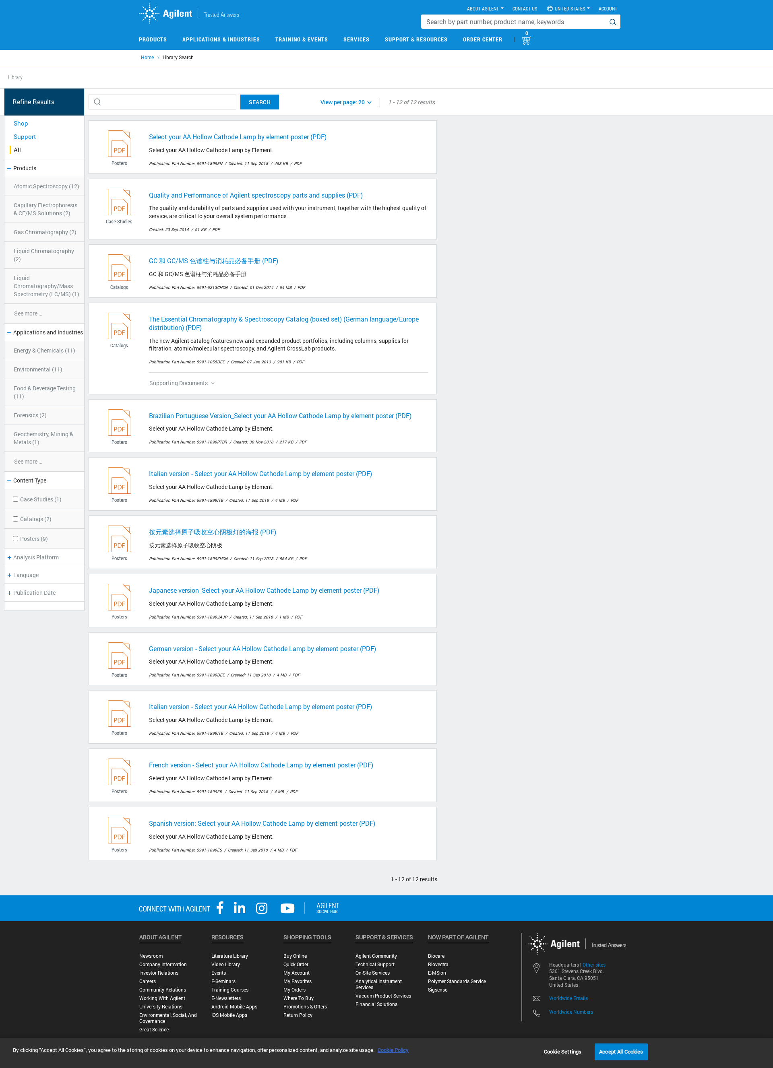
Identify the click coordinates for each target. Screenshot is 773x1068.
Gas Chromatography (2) (45, 232)
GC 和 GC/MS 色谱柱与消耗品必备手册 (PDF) (213, 260)
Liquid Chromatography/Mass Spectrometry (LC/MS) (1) (46, 286)
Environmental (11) (38, 369)
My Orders (294, 990)
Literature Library (229, 956)
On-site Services (372, 973)
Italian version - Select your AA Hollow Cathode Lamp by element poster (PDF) (260, 473)
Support (25, 136)
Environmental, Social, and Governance (168, 1018)
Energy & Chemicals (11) (44, 350)
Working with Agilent (162, 998)
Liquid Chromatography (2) (44, 255)
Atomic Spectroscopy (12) (46, 186)
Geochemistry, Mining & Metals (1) (43, 438)
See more (28, 313)
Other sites (594, 964)
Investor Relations (158, 973)
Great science (154, 1030)
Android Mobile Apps (234, 1007)
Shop (21, 123)
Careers (147, 981)
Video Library (225, 964)
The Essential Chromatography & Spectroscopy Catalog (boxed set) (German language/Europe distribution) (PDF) (284, 323)
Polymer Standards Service (457, 981)
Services (356, 39)
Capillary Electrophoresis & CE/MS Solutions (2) (45, 209)
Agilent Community (376, 956)
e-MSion (437, 973)
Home (147, 57)
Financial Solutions (376, 1004)
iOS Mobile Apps (229, 1015)
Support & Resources (416, 39)
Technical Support (375, 964)
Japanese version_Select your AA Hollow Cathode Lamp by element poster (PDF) (264, 590)
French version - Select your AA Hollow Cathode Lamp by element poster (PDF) (261, 765)
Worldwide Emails (568, 998)
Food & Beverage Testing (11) (45, 392)
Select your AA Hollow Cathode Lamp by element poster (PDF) (238, 136)
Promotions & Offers (305, 1007)
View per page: (342, 102)
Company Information (163, 964)
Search (260, 102)
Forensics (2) (30, 415)
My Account (296, 973)
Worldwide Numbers (571, 1011)
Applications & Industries (221, 39)
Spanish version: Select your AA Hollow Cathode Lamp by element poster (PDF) (262, 823)
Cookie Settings (562, 1051)
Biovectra (438, 964)
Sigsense (437, 990)
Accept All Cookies (621, 1051)
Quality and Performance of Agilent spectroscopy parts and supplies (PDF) (256, 195)
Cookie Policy (393, 1050)
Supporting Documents (178, 383)
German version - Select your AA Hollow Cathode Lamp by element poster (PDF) (262, 648)
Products (153, 39)
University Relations (160, 1007)
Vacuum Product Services (383, 996)
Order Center (482, 39)
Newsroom (151, 956)
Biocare (436, 956)
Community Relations (162, 990)
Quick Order (295, 964)
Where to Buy (298, 998)
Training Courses (229, 990)
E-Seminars (223, 981)
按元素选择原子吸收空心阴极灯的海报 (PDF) (212, 532)
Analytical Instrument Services (378, 984)
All (17, 150)
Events (218, 973)
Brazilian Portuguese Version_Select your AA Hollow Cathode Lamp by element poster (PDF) (280, 415)
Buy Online (295, 956)
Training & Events (301, 39)
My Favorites (297, 981)
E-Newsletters (226, 998)
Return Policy (297, 1015)
